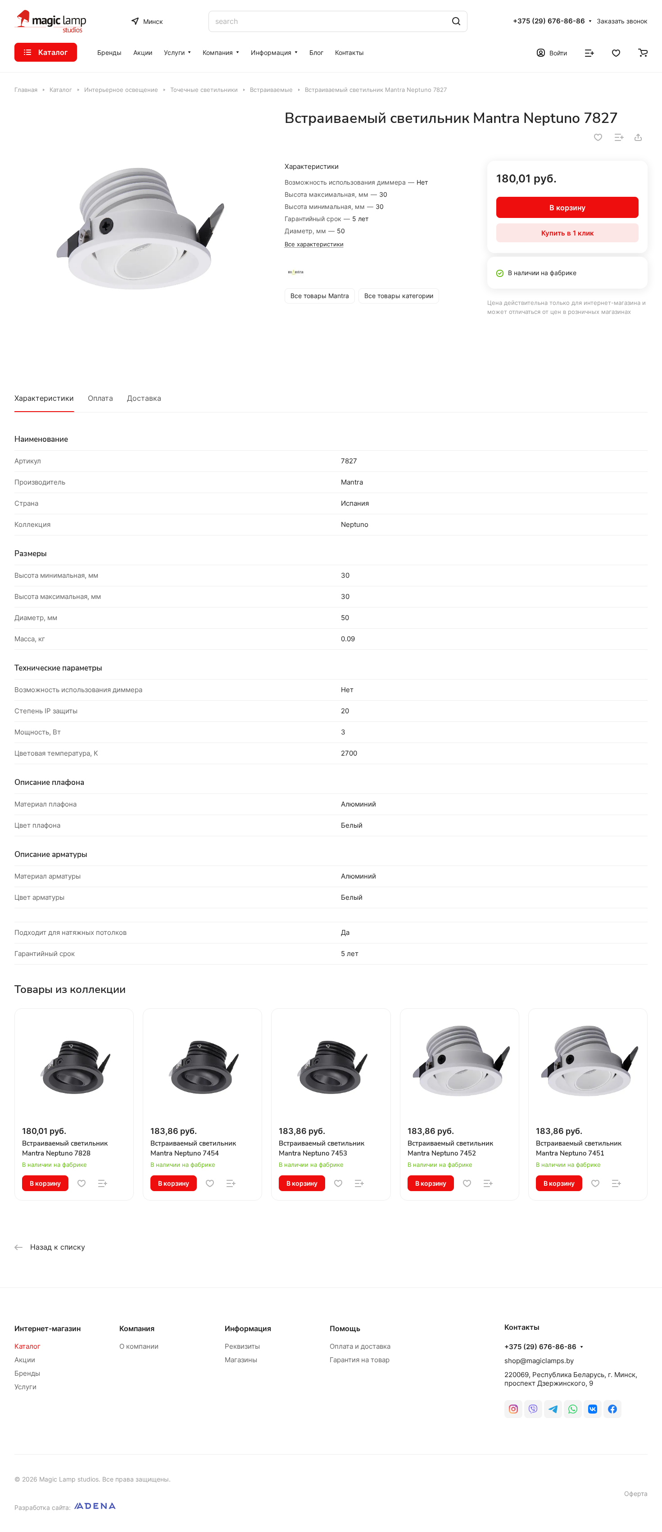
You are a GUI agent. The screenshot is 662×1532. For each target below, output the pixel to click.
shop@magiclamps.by (539, 1360)
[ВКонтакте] (593, 1409)
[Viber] (533, 1409)
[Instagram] (513, 1409)
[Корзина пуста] (643, 52)
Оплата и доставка (360, 1346)
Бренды (27, 1373)
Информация (248, 1328)
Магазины (241, 1359)
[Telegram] (553, 1409)
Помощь (345, 1328)
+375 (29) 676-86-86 (549, 21)
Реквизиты (242, 1346)
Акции (24, 1359)
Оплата (100, 398)
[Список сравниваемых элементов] (589, 52)
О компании (139, 1346)
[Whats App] (573, 1409)
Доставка (144, 398)
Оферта (636, 1493)
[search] (456, 21)
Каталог (27, 1346)
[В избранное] (598, 137)
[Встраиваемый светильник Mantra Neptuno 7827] (140, 235)
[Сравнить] (619, 137)
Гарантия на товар (360, 1359)
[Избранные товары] (616, 52)
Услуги (25, 1386)
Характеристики (44, 398)
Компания (136, 1328)
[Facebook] (612, 1409)
